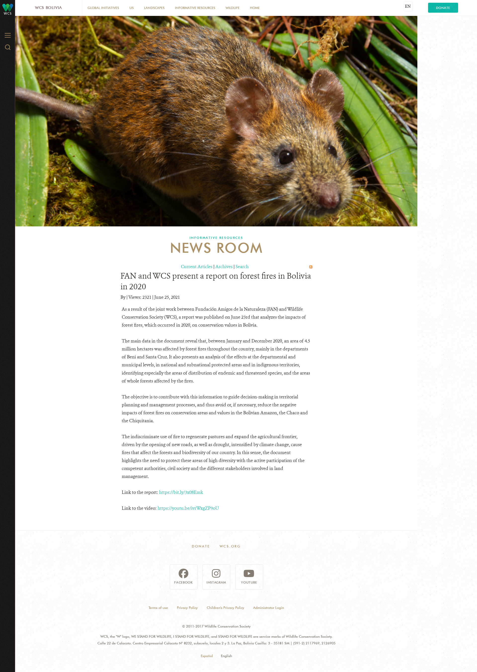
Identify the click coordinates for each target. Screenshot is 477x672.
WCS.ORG (230, 546)
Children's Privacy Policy (225, 608)
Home (255, 8)
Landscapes (154, 8)
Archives (224, 267)
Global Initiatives (103, 8)
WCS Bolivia (48, 7)
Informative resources (195, 8)
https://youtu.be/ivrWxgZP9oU (188, 508)
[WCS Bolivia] (7, 7)
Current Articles (196, 267)
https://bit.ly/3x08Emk (181, 492)
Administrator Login (268, 608)
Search (242, 267)
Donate (443, 8)
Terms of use (158, 608)
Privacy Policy (187, 608)
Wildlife (232, 8)
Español (207, 656)
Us (131, 8)
